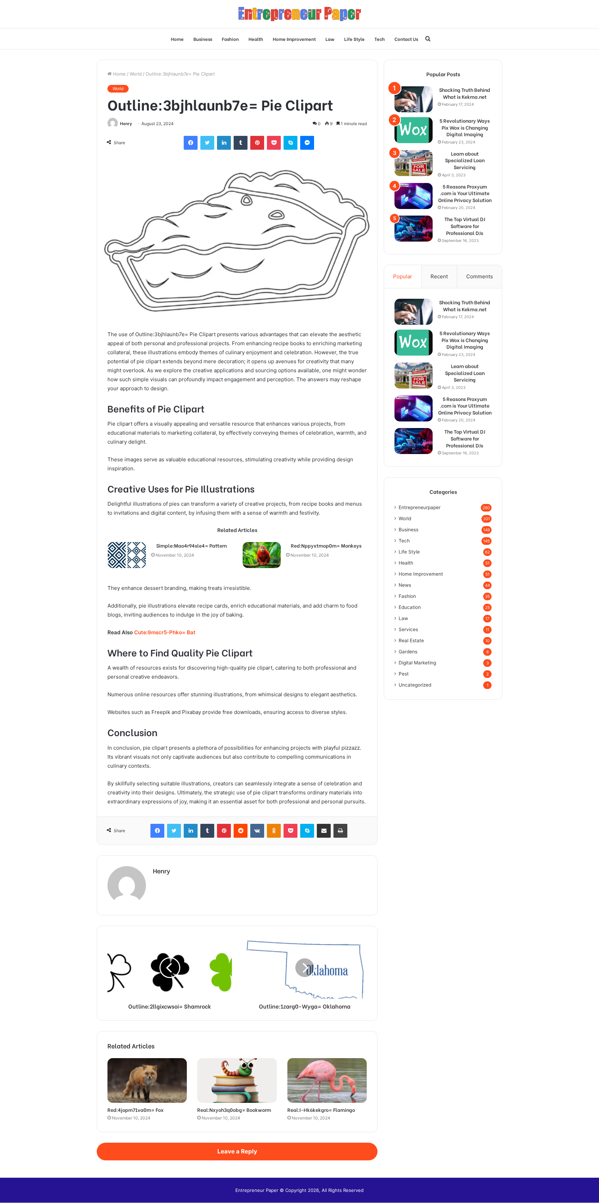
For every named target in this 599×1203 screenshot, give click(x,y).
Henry (126, 123)
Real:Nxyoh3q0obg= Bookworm (234, 1109)
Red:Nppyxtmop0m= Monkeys (326, 545)
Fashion (230, 38)
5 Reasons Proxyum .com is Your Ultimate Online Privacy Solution (465, 193)
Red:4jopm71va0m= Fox (135, 1109)
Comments (479, 276)
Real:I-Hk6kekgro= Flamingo (321, 1109)
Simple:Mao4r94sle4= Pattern (191, 545)
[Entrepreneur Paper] (299, 14)
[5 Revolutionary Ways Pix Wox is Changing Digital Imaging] (413, 130)
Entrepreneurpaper (420, 507)
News (405, 585)
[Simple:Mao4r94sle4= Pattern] (127, 555)
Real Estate (411, 640)
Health (256, 38)
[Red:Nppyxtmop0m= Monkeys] (262, 555)
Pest (404, 674)
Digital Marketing (417, 662)
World (136, 74)
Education (410, 607)
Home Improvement (294, 38)
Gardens (408, 651)
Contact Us (406, 38)
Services (408, 629)
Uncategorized (415, 685)
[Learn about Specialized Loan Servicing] (413, 163)
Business (202, 38)
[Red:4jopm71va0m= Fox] (147, 1080)
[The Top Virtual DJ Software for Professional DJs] (413, 229)
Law (330, 38)
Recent (439, 276)
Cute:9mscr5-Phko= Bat (165, 632)
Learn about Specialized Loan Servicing (465, 160)
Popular (402, 276)
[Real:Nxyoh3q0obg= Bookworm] (237, 1080)
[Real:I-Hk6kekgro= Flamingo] (327, 1080)
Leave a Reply (237, 1151)
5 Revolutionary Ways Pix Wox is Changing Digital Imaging (465, 127)
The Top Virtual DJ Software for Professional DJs (464, 226)
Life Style (354, 38)
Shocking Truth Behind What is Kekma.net (464, 93)
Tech (379, 38)
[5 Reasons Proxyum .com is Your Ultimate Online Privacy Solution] (413, 196)
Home (177, 38)
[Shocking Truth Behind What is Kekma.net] (413, 99)
